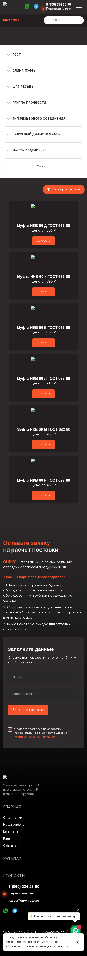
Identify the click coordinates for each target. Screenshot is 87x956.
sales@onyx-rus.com (25, 900)
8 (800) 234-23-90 (58, 4)
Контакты (10, 831)
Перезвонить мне (58, 8)
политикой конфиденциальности (35, 737)
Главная (12, 807)
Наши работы (14, 824)
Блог (6, 838)
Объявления (12, 845)
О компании (12, 817)
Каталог (12, 859)
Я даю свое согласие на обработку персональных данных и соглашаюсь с (40, 733)
